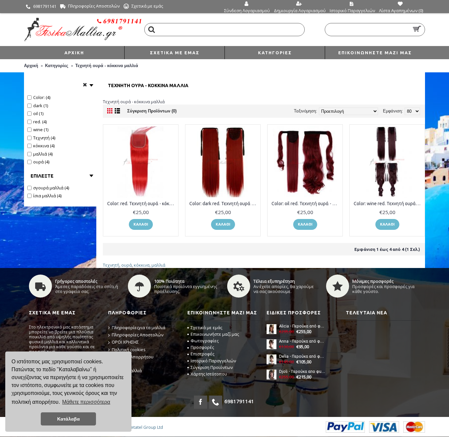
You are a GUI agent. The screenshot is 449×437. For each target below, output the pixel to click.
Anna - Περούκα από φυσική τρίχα (302, 341)
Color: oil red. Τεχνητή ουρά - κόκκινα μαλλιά (306, 203)
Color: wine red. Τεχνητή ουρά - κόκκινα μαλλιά (388, 203)
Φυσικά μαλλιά (127, 371)
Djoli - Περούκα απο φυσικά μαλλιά (302, 371)
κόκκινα (142, 265)
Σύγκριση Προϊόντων (212, 367)
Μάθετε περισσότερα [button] (86, 402)
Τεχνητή (111, 265)
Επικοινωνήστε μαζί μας (215, 334)
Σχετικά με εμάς (206, 327)
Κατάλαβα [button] (68, 419)
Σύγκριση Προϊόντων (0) (152, 111)
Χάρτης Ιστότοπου (209, 374)
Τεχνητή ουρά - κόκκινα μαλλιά (106, 65)
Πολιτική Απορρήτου (133, 357)
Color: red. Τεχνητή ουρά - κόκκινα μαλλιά (142, 203)
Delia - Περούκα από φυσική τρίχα (302, 356)
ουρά (126, 265)
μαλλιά (158, 265)
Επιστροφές (202, 354)
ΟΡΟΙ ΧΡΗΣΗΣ (125, 342)
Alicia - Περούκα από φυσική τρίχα (302, 326)
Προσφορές (202, 347)
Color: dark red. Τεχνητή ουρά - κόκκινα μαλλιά (224, 203)
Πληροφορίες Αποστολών (137, 335)
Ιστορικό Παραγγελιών (213, 361)
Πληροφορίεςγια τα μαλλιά (138, 327)
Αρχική (31, 65)
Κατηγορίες (56, 65)
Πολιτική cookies (129, 349)
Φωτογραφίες (205, 341)
